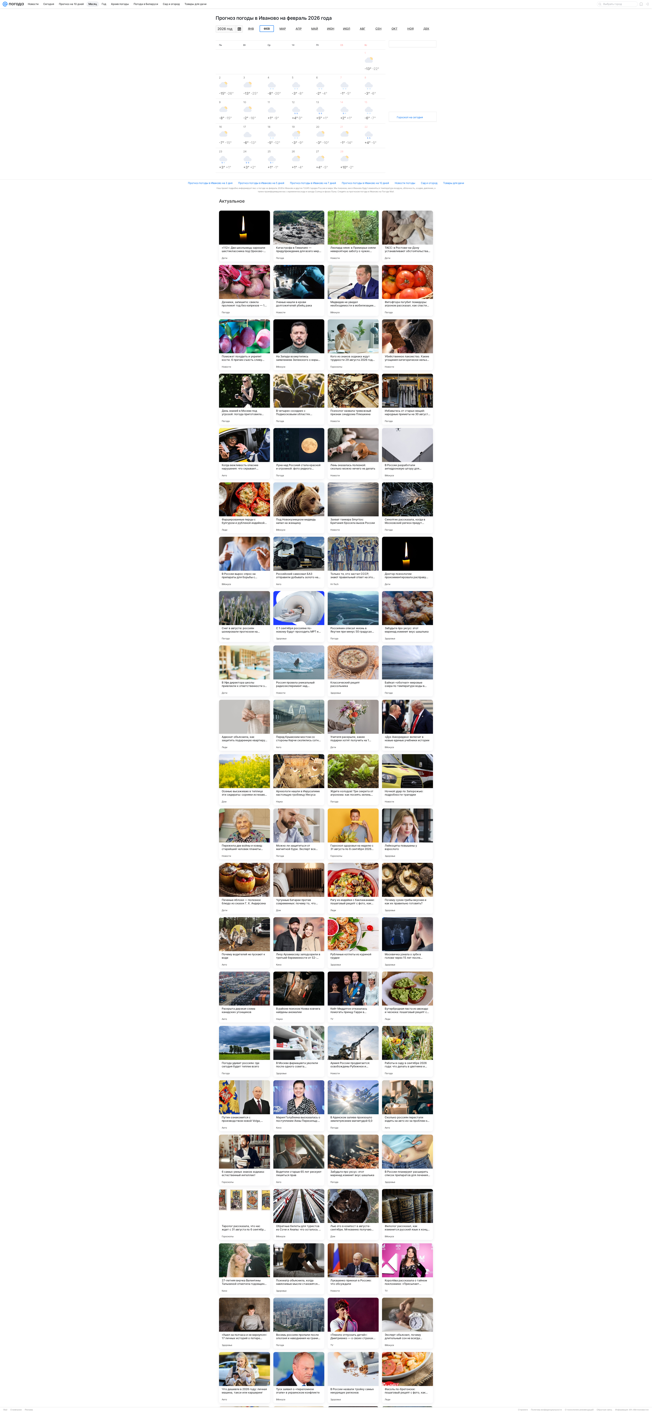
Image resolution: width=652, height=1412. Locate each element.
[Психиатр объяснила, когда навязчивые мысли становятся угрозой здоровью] (298, 1268)
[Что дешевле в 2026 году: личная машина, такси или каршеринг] (244, 1377)
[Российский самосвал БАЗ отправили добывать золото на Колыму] (298, 562)
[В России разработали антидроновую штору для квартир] (407, 453)
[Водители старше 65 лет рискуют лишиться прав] (298, 1160)
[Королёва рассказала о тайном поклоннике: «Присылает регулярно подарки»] (407, 1268)
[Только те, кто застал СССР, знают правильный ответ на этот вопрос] (353, 562)
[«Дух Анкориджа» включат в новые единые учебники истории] (407, 725)
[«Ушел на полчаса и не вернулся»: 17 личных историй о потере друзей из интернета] (244, 1323)
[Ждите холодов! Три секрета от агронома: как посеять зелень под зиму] (353, 779)
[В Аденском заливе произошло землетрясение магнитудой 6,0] (353, 1105)
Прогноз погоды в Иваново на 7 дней (313, 183)
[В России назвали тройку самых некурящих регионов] (353, 1377)
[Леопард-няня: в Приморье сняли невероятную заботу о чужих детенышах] (353, 236)
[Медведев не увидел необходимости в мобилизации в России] (353, 290)
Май (314, 28)
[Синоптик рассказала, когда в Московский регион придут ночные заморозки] (407, 507)
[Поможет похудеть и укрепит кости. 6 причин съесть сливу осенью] (244, 344)
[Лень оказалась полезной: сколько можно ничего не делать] (353, 453)
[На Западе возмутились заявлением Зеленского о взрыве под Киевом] (298, 344)
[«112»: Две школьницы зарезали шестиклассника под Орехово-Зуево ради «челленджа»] (244, 236)
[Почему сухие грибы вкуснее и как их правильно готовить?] (407, 888)
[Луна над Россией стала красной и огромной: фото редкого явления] (298, 453)
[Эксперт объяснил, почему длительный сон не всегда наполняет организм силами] (407, 1323)
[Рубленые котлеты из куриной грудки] (353, 942)
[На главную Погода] (15, 4)
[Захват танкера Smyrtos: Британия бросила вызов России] (353, 507)
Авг (362, 28)
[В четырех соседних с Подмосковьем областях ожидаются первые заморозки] (298, 399)
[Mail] (5, 4)
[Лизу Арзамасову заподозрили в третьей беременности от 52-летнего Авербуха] (298, 942)
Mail (5, 1410)
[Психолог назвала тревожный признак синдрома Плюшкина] (353, 399)
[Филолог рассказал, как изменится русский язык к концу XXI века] (407, 1214)
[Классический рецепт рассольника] (353, 670)
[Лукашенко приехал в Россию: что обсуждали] (353, 1268)
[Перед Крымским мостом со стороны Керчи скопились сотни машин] (298, 725)
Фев (267, 28)
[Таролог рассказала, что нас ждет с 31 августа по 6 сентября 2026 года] (244, 1214)
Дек (426, 28)
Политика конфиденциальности (546, 1410)
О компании (16, 1410)
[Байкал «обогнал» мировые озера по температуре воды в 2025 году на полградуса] (407, 670)
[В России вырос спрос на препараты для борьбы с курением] (244, 562)
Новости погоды (405, 183)
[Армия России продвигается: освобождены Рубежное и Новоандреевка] (353, 1051)
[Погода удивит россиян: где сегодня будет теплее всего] (244, 1051)
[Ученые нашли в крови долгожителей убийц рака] (298, 290)
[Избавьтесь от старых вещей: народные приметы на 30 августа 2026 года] (407, 399)
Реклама (29, 1410)
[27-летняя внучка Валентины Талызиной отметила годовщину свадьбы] (244, 1268)
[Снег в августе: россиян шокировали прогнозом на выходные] (244, 616)
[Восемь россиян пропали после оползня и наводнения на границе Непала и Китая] (298, 1323)
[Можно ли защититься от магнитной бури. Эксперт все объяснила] (298, 834)
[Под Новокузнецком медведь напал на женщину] (298, 507)
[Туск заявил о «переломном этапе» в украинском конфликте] (298, 1377)
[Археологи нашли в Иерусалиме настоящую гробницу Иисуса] (298, 779)
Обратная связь (604, 1410)
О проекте (523, 1410)
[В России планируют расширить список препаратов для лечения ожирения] (407, 1160)
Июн (330, 28)
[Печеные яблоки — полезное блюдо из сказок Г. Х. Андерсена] (244, 888)
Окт (394, 28)
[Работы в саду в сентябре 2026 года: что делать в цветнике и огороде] (407, 1051)
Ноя (410, 28)
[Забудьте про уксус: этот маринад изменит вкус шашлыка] (407, 616)
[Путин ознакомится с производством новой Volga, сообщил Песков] (244, 1105)
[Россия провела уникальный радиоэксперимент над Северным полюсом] (298, 670)
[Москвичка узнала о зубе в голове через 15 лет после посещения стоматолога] (407, 942)
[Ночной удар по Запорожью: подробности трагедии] (407, 779)
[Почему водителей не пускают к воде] (244, 942)
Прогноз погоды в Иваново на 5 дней (261, 183)
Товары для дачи (453, 183)
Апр (299, 28)
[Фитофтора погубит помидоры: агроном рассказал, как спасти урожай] (407, 290)
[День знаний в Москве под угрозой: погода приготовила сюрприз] (244, 399)
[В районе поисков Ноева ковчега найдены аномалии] (298, 997)
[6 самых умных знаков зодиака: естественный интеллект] (244, 1160)
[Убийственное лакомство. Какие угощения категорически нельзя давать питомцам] (407, 344)
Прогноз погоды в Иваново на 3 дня (210, 183)
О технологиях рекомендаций (579, 1410)
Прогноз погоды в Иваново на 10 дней (365, 183)
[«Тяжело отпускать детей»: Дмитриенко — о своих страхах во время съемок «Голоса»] (353, 1323)
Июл (346, 28)
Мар (282, 28)
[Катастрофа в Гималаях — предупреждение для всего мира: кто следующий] (298, 236)
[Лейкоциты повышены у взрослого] (407, 834)
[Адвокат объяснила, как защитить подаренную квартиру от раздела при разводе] (244, 725)
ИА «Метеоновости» (639, 1410)
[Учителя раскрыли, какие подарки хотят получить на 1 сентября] (353, 725)
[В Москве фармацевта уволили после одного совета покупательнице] (298, 1051)
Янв (251, 28)
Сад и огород (429, 183)
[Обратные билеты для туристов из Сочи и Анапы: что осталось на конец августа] (298, 1214)
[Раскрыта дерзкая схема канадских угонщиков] (244, 997)
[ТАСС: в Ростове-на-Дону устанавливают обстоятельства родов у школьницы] (407, 236)
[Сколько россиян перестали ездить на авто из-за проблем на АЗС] (407, 1105)
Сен (378, 28)
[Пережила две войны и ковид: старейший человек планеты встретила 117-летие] (244, 834)
